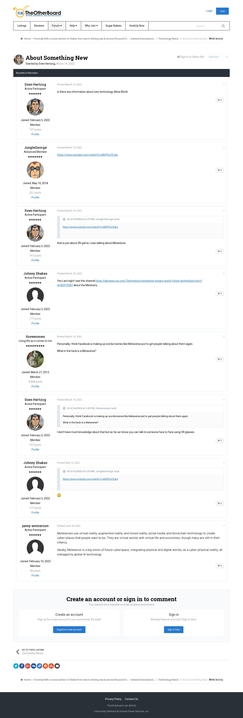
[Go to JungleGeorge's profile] (35, 170)
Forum (56, 25)
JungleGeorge (35, 148)
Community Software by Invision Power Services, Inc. (121, 711)
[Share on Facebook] (21, 666)
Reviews (39, 25)
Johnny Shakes (35, 273)
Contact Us (131, 699)
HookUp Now (136, 25)
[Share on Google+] (27, 666)
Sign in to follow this (192, 56)
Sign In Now (174, 629)
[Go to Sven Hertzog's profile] (19, 60)
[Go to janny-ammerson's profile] (35, 548)
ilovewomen (35, 337)
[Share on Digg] (33, 666)
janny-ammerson (35, 526)
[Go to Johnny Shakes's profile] (35, 296)
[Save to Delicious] (39, 666)
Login (209, 10)
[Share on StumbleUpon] (51, 666)
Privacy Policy (113, 699)
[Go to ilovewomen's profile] (35, 359)
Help (73, 25)
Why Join (90, 25)
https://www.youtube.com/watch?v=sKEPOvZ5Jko (87, 154)
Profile (35, 134)
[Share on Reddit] (45, 666)
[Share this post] (224, 84)
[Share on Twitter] (16, 666)
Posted (69, 84)
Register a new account (69, 629)
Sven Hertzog (47, 63)
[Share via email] (57, 666)
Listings (21, 25)
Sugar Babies (114, 25)
